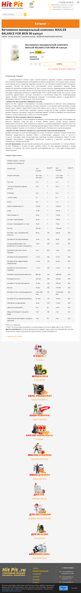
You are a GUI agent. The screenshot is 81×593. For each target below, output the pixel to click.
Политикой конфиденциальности (12, 590)
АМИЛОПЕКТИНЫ (39, 558)
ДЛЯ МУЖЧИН (39, 538)
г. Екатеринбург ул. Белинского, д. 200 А (61, 5)
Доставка (36, 577)
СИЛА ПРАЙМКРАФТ (40, 399)
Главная (4, 36)
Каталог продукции (14, 36)
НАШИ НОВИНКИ (39, 419)
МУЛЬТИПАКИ (39, 380)
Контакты (36, 579)
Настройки (74, 588)
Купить (59, 64)
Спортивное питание (28, 36)
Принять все (63, 588)
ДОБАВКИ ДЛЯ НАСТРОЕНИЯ (39, 518)
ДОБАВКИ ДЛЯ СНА (39, 499)
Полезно (36, 582)
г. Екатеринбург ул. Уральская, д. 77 (62, 7)
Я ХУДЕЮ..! (39, 360)
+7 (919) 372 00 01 (65, 2)
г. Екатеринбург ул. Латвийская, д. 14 (62, 9)
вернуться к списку (15, 336)
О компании (37, 574)
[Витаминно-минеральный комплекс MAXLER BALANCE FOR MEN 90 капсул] (15, 56)
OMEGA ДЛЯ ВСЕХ (39, 479)
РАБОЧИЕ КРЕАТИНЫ (39, 459)
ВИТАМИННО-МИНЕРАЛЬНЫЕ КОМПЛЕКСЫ (50, 36)
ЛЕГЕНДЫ (39, 439)
